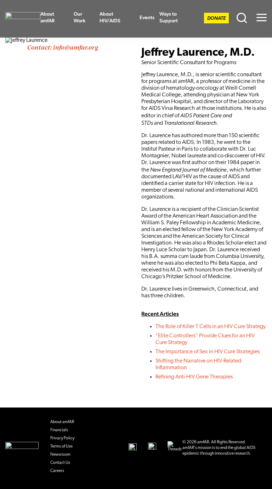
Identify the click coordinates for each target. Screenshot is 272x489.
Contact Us (60, 463)
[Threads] (175, 447)
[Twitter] (152, 447)
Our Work (79, 17)
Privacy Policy (62, 438)
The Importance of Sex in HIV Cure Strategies (207, 352)
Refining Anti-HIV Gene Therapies (194, 377)
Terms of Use (61, 446)
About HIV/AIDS (110, 17)
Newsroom (60, 455)
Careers (57, 471)
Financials (59, 430)
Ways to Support (168, 17)
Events (147, 17)
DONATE (216, 18)
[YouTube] (133, 447)
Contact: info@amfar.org (62, 47)
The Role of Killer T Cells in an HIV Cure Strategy (210, 327)
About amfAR (47, 17)
